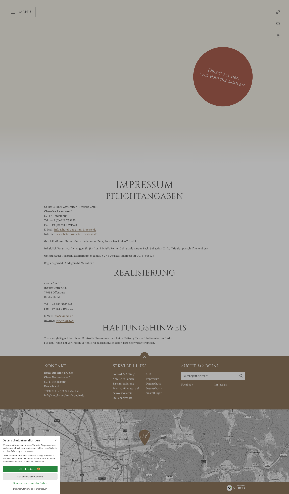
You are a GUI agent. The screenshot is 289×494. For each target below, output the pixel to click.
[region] (30, 453)
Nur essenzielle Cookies (30, 476)
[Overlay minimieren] (55, 440)
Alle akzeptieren (27, 469)
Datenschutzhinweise (23, 488)
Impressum (41, 488)
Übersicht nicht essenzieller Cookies (30, 483)
